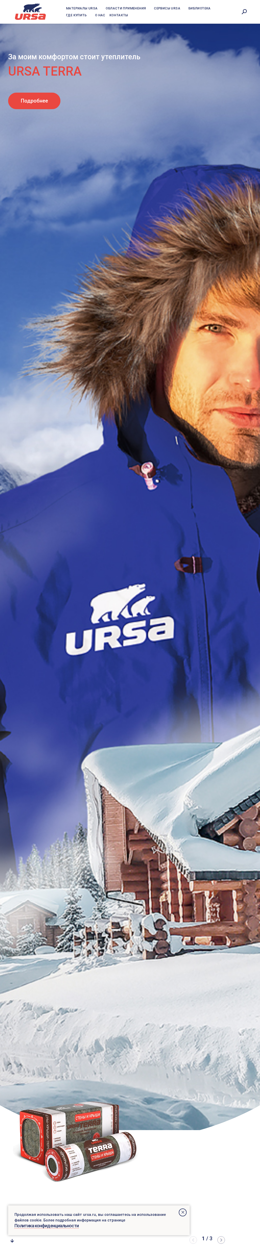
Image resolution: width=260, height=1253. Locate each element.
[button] (221, 1240)
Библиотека (199, 8)
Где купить (76, 15)
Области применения (126, 8)
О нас (100, 15)
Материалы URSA (82, 8)
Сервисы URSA (167, 8)
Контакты (118, 15)
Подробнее (34, 111)
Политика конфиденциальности (46, 1225)
